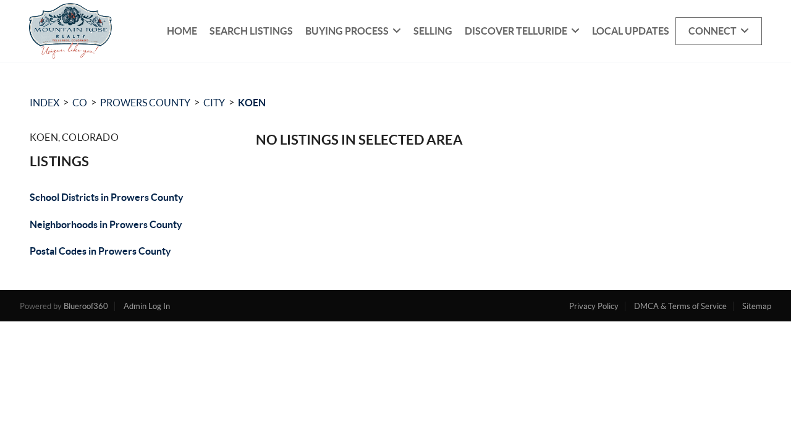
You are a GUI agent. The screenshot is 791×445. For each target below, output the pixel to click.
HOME (182, 30)
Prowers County (145, 102)
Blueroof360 (86, 306)
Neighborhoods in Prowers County (106, 224)
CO (79, 102)
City (214, 102)
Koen (252, 102)
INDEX (44, 102)
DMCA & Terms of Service (680, 306)
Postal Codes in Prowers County (100, 250)
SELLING (432, 30)
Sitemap (756, 306)
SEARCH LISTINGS (251, 30)
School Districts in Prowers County (107, 197)
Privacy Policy (594, 306)
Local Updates (630, 30)
